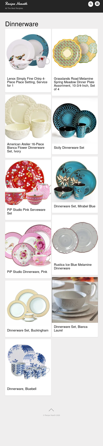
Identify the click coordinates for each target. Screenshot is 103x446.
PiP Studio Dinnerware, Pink (27, 271)
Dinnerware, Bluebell (21, 388)
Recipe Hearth (50, 415)
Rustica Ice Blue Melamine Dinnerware (73, 266)
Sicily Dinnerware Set (69, 147)
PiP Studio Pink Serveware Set (26, 211)
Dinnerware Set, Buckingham (27, 330)
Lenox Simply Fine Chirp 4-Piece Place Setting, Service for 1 (27, 82)
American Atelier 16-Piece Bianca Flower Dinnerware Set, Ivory (25, 147)
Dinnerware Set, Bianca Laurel (70, 328)
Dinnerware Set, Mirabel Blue (74, 206)
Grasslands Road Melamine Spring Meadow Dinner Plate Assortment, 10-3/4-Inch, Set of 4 (74, 83)
